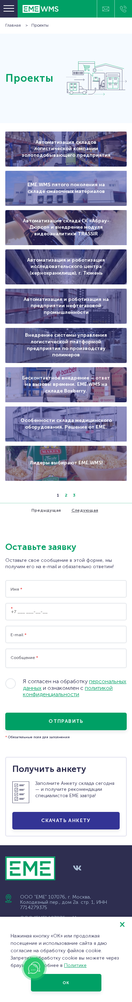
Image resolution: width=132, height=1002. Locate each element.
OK (66, 983)
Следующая (84, 510)
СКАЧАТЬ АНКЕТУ (66, 820)
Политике (75, 965)
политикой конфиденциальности (68, 691)
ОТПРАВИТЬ (66, 721)
